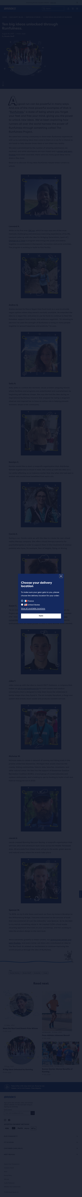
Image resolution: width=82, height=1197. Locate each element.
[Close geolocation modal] (61, 576)
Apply (41, 616)
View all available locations (33, 608)
